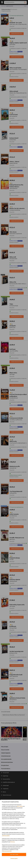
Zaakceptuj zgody (14, 854)
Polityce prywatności (6, 851)
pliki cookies (19, 806)
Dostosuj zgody (5, 835)
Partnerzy (12, 841)
